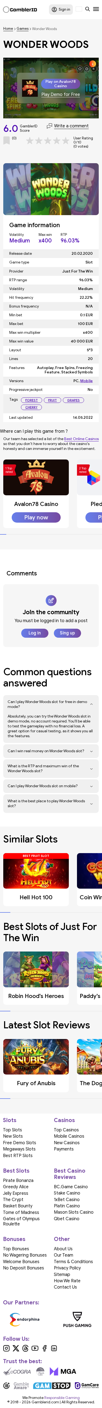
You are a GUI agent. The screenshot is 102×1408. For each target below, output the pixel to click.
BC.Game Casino (71, 1187)
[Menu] (96, 9)
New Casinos (67, 1143)
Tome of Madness (21, 1212)
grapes (73, 400)
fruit (52, 400)
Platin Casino (67, 1206)
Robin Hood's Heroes (36, 996)
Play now (36, 517)
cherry (31, 407)
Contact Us (65, 1287)
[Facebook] (44, 1350)
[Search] (87, 9)
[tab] (3, 534)
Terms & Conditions (73, 1261)
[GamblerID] (20, 9)
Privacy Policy (67, 1268)
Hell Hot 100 (36, 897)
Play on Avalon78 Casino (60, 83)
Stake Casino (67, 1193)
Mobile (86, 381)
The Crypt (13, 1199)
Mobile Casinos (69, 1136)
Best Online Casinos (81, 439)
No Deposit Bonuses (23, 1268)
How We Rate (67, 1281)
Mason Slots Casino (74, 1212)
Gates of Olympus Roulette (21, 1221)
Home (8, 29)
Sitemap (62, 1274)
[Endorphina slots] (24, 1319)
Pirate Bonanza (18, 1180)
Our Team (63, 1255)
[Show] (91, 704)
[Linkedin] (54, 1350)
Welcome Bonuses (21, 1261)
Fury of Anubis (36, 1083)
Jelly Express (15, 1193)
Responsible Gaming (62, 1397)
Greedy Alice (16, 1187)
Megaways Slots (19, 1149)
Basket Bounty (17, 1206)
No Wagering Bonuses (25, 1255)
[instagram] (6, 1350)
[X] (16, 1350)
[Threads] (25, 1350)
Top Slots (12, 1130)
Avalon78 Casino (36, 504)
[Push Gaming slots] (77, 1319)
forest (31, 400)
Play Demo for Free (60, 94)
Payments (64, 1149)
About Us (63, 1249)
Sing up (67, 633)
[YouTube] (35, 1350)
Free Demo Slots (19, 1143)
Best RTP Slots (18, 1155)
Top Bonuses (16, 1249)
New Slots (13, 1136)
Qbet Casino (66, 1219)
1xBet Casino (67, 1199)
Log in (35, 633)
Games (23, 29)
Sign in (64, 9)
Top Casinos (66, 1130)
